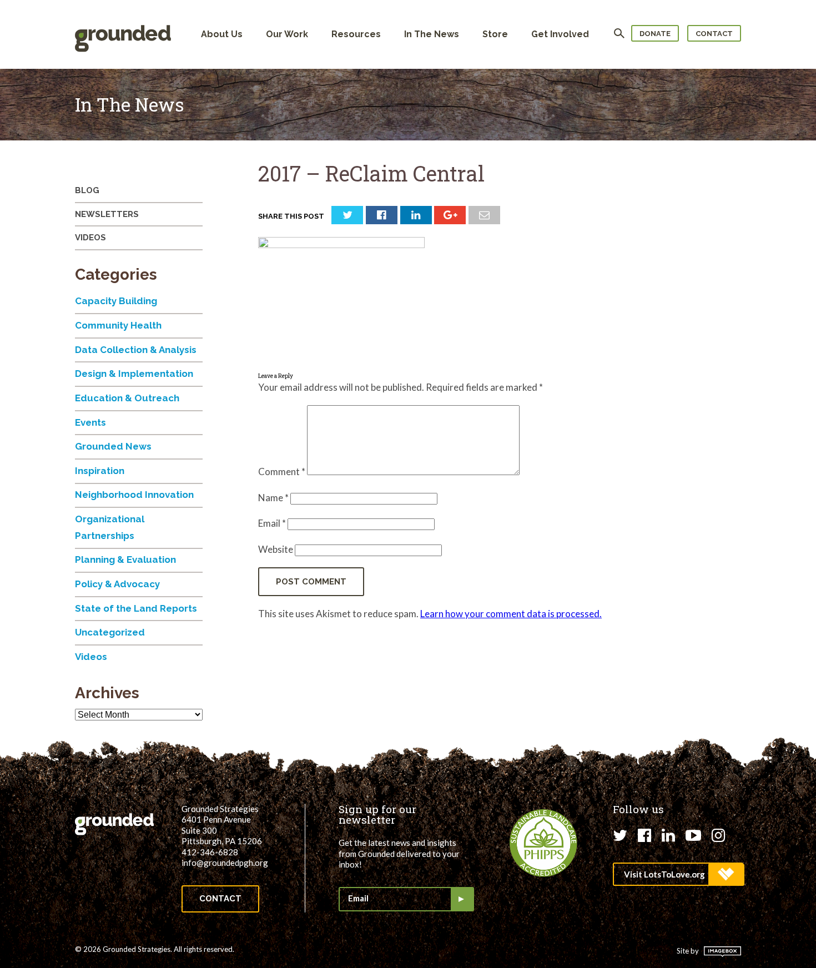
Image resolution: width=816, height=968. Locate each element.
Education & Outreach (127, 398)
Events (90, 422)
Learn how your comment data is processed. (511, 613)
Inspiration (99, 470)
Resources (356, 34)
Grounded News (113, 446)
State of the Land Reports (136, 608)
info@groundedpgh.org (225, 863)
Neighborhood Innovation (134, 494)
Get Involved (560, 34)
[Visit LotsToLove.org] (678, 874)
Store (495, 34)
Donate (655, 33)
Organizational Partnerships (109, 527)
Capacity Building (116, 300)
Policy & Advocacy (117, 583)
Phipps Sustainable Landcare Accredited (543, 843)
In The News (431, 34)
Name (273, 497)
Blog (87, 190)
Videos (90, 238)
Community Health (118, 325)
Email (272, 523)
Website (275, 549)
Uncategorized (110, 632)
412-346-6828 (210, 852)
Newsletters (107, 214)
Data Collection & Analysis (136, 349)
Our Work (287, 34)
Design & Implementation (134, 373)
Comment (281, 471)
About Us (222, 34)
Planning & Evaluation (125, 559)
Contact (714, 33)
